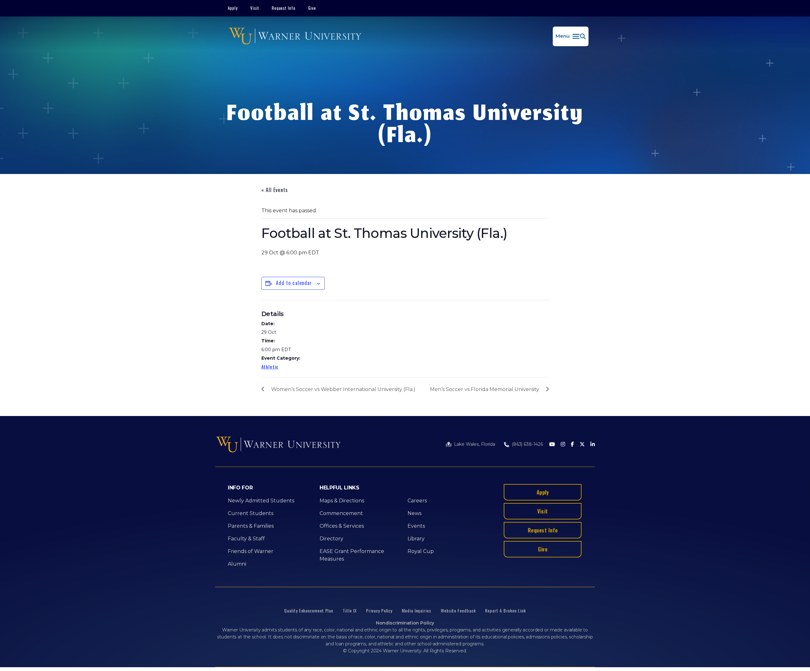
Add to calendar (294, 283)
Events (416, 526)
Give (312, 8)
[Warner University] (295, 36)
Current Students (250, 513)
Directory (331, 539)
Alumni (237, 564)
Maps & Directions (342, 501)
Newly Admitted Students (261, 501)
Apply (233, 8)
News (414, 513)
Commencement (341, 513)
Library (416, 539)
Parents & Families (251, 526)
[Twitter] (582, 444)
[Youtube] (552, 444)
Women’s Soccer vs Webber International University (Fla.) (343, 389)
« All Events (274, 190)
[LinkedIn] (592, 444)
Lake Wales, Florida (474, 444)
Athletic (270, 366)
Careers (417, 501)
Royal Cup (421, 551)
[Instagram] (563, 444)
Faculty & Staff (246, 539)
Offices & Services (342, 526)
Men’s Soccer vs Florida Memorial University (484, 389)
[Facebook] (572, 444)
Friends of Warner (250, 551)
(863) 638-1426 (527, 444)
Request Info (284, 8)
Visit (254, 8)
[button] (571, 36)
